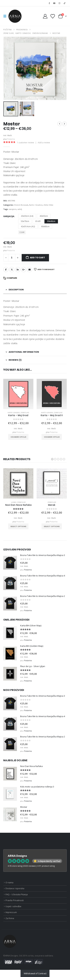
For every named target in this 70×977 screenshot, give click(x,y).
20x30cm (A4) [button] (27, 216)
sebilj (19, 209)
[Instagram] (59, 3)
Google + (23, 269)
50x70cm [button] (25, 221)
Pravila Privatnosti (15, 900)
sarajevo (12, 209)
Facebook (5, 269)
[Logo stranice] (14, 16)
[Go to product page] (18, 394)
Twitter (11, 269)
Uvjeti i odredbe (13, 906)
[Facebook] (49, 3)
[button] (5, 16)
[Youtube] (54, 3)
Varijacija (8, 216)
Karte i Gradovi (35, 205)
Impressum (11, 912)
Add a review (44, 142)
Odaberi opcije (18, 437)
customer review (25, 142)
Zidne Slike (48, 205)
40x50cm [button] (44, 216)
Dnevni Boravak (21, 205)
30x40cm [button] (51, 221)
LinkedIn (17, 269)
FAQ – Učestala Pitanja (17, 894)
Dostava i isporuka (15, 888)
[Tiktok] (64, 3)
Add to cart (37, 257)
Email (29, 269)
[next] (64, 124)
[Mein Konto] (45, 16)
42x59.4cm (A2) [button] (28, 226)
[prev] (59, 124)
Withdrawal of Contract (35, 973)
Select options (18, 526)
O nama (9, 882)
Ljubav (13, 502)
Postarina (11, 139)
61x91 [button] (38, 221)
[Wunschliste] (52, 16)
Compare (12, 278)
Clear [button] (21, 232)
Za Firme (10, 918)
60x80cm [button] (45, 226)
